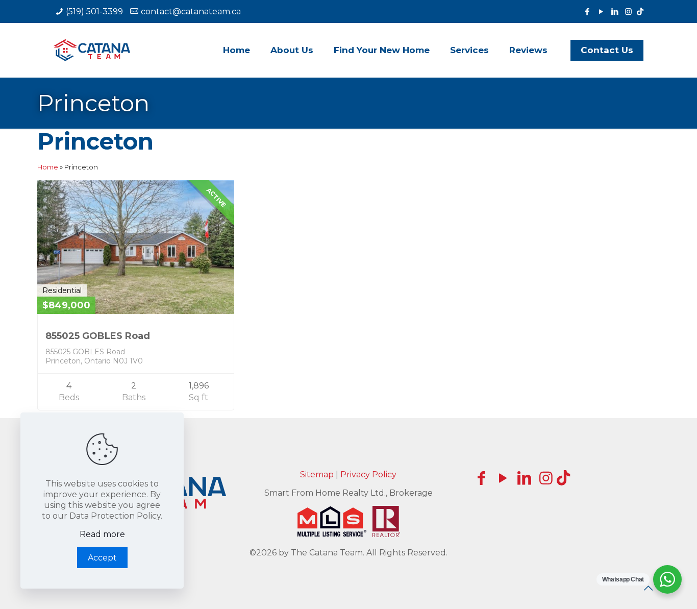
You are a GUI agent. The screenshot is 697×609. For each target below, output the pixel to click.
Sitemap (317, 474)
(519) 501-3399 (94, 11)
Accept (102, 558)
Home (47, 167)
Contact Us (607, 50)
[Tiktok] (640, 11)
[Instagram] (628, 11)
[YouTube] (600, 11)
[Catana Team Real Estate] (92, 50)
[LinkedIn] (614, 11)
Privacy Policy (368, 474)
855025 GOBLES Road (97, 336)
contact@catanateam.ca (191, 11)
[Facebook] (587, 11)
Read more (102, 534)
